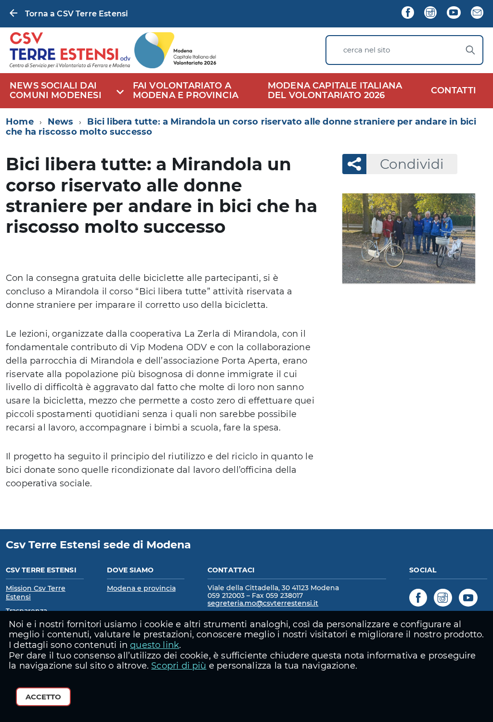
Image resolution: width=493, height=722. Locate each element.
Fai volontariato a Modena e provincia (185, 90)
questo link (154, 645)
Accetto (43, 696)
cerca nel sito (366, 50)
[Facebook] (408, 13)
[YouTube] (453, 13)
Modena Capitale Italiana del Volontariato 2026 (335, 90)
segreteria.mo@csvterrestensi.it (263, 603)
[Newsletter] (477, 13)
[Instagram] (430, 13)
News (61, 121)
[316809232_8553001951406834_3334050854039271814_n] (408, 238)
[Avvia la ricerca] (470, 50)
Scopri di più (178, 665)
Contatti (453, 90)
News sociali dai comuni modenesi (56, 90)
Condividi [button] (412, 164)
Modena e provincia (141, 588)
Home (20, 121)
